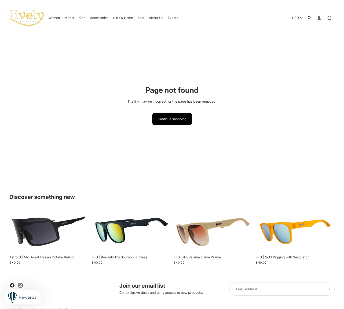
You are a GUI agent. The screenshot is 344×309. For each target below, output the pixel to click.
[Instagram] (20, 285)
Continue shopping (172, 119)
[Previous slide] (16, 230)
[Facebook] (12, 285)
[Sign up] (328, 289)
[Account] (319, 18)
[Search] (309, 18)
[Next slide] (82, 230)
